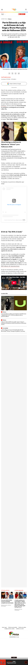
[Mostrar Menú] (2, 9)
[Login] (26, 9)
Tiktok (5, 615)
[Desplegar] (14, 657)
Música (9, 19)
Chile (2, 14)
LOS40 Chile (14, 9)
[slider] (14, 659)
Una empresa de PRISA (14, 633)
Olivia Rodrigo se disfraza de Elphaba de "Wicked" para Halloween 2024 (11, 144)
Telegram (18, 73)
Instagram (8, 615)
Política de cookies (22, 627)
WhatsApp (15, 73)
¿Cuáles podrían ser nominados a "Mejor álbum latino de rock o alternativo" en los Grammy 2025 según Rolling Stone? (20, 603)
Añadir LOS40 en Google (15, 83)
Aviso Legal (4, 627)
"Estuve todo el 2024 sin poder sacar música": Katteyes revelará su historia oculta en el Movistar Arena (13, 323)
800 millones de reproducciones (10, 266)
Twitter (12, 73)
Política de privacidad (12, 627)
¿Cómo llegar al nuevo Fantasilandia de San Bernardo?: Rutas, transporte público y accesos (13, 330)
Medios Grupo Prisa (14, 637)
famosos (3, 105)
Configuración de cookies (9, 628)
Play (26, 662)
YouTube (11, 615)
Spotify (20, 615)
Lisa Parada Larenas (6, 77)
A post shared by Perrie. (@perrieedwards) (14, 220)
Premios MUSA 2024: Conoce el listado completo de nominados (7, 601)
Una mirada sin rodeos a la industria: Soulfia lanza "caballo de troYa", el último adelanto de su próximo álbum (13, 315)
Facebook (9, 73)
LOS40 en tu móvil (20, 628)
